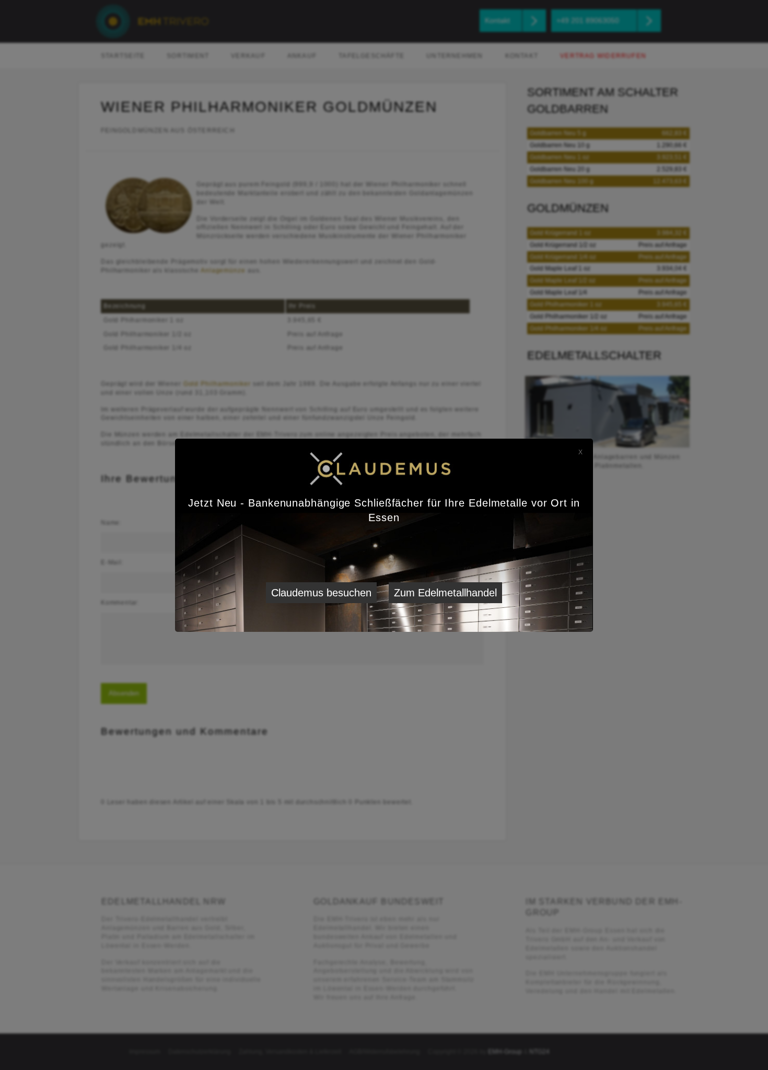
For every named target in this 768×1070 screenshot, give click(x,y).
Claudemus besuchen (321, 592)
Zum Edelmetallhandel (445, 592)
